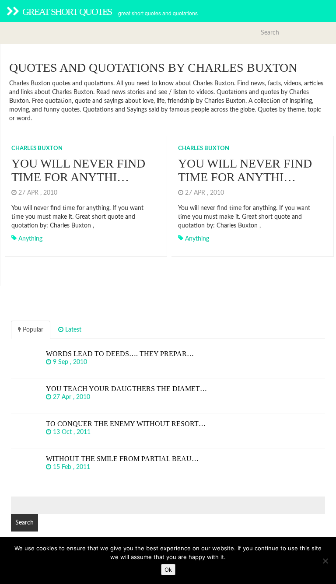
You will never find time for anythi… (78, 170)
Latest (72, 330)
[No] (325, 560)
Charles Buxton (37, 148)
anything (30, 239)
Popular (32, 330)
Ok (168, 569)
